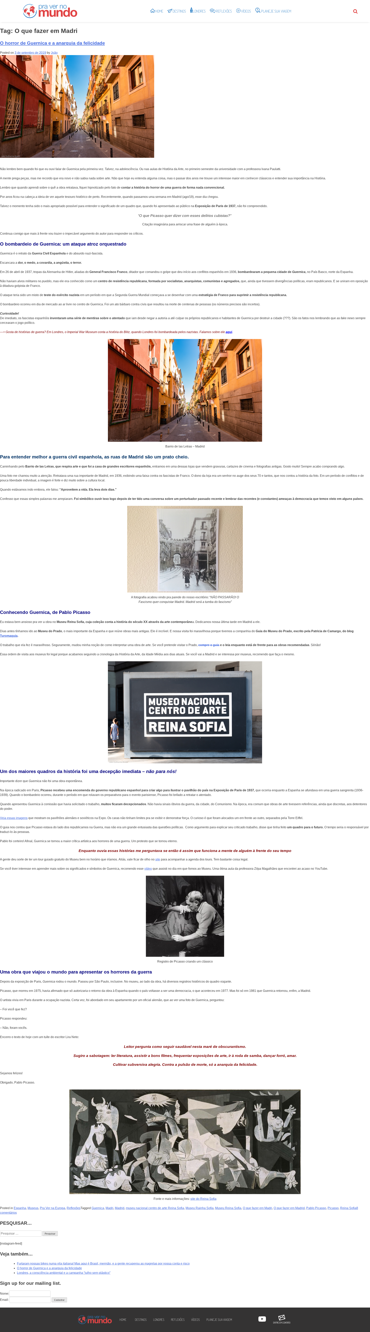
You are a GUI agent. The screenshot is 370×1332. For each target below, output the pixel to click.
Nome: (4, 1293)
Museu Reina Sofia (228, 1208)
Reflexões (74, 1208)
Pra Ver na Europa (52, 1208)
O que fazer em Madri (257, 1208)
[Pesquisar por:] (21, 1233)
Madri (109, 1208)
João (54, 52)
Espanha (20, 1208)
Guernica (98, 1208)
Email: (4, 1299)
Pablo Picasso (316, 1208)
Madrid (119, 1208)
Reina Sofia (348, 1208)
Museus (33, 1208)
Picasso (333, 1208)
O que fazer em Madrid (289, 1208)
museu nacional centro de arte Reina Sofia (155, 1208)
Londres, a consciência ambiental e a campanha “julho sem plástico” (63, 1272)
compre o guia (208, 645)
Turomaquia (9, 635)
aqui (229, 332)
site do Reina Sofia (203, 1198)
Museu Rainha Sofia (200, 1208)
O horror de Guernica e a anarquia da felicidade (52, 43)
